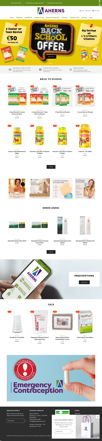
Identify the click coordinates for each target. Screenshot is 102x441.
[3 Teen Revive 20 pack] (62, 96)
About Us (77, 413)
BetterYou (39, 335)
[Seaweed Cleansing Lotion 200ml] (62, 225)
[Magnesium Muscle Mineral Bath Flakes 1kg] (39, 322)
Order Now (84, 282)
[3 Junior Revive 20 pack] (85, 96)
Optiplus (85, 335)
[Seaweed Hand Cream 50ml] (17, 225)
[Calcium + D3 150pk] (85, 136)
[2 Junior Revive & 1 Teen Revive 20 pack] (39, 96)
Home (12, 17)
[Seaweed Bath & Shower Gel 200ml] (85, 225)
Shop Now (51, 56)
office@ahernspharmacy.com (37, 421)
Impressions (62, 335)
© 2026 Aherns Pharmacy (12, 435)
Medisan (17, 335)
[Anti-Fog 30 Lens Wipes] (85, 322)
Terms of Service (28, 435)
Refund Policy (36, 435)
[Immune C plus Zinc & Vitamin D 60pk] (62, 136)
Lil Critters (17, 149)
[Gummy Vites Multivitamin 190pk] (17, 136)
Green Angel (17, 239)
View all (51, 167)
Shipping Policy (43, 435)
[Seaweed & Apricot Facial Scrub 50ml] (39, 225)
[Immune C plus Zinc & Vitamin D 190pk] (39, 136)
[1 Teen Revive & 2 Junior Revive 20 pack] (17, 96)
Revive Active (17, 110)
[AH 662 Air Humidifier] (17, 322)
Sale (90, 17)
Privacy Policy (21, 435)
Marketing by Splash (51, 435)
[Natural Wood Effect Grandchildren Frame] (62, 322)
